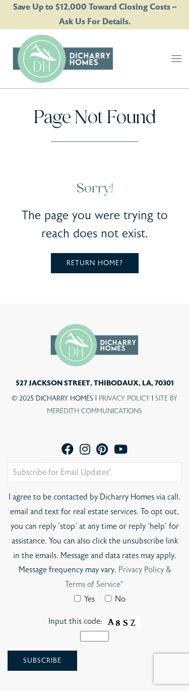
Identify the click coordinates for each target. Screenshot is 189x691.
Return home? (95, 263)
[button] (176, 58)
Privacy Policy (124, 398)
